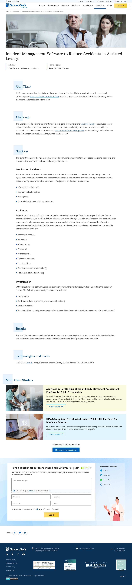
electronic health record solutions (44, 96)
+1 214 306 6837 (119, 549)
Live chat (107, 484)
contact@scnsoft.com (86, 549)
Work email (16, 501)
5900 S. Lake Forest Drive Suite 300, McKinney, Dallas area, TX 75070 (47, 550)
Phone (55, 501)
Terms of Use (10, 570)
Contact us (120, 6)
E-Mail (48, 509)
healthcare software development (69, 130)
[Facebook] (18, 554)
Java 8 (29, 362)
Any (40, 509)
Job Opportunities (12, 563)
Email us (107, 475)
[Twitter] (12, 554)
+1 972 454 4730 (119, 551)
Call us (106, 470)
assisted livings (88, 124)
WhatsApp (107, 480)
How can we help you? (19, 478)
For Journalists (11, 560)
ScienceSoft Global (13, 1)
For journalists (90, 1)
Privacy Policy (10, 567)
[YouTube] (23, 554)
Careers (81, 1)
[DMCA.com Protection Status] (12, 579)
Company (56, 495)
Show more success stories (66, 450)
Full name (15, 495)
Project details (54, 406)
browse (31, 491)
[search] (129, 5)
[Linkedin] (7, 554)
